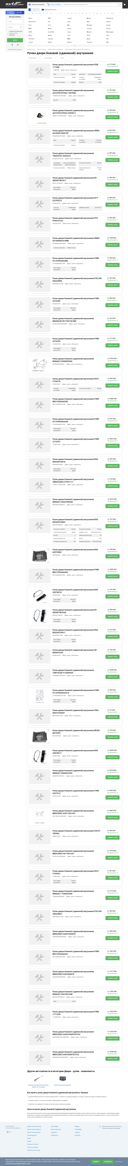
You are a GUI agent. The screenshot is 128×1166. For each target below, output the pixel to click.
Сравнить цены (112, 71)
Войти (15, 40)
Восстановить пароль (15, 49)
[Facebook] (12, 45)
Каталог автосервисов (34, 1129)
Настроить (118, 1161)
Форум (29, 1141)
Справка (77, 1132)
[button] (58, 9)
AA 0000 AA (35, 10)
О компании (78, 1129)
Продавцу (54, 1132)
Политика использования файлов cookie (18, 1163)
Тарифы (77, 1126)
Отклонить (108, 1161)
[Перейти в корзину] (125, 4)
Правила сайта (13, 33)
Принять (96, 1161)
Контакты (77, 1135)
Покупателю (54, 1135)
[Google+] (18, 45)
